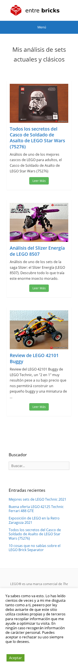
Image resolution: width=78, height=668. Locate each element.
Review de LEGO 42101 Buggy (34, 358)
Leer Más (39, 181)
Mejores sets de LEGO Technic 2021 (37, 499)
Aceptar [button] (15, 657)
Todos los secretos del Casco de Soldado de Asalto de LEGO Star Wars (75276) (37, 138)
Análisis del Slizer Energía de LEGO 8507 (37, 251)
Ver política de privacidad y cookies (30, 644)
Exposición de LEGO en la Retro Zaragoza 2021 (34, 520)
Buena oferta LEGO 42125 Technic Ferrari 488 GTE (36, 508)
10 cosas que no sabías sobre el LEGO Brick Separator (34, 547)
